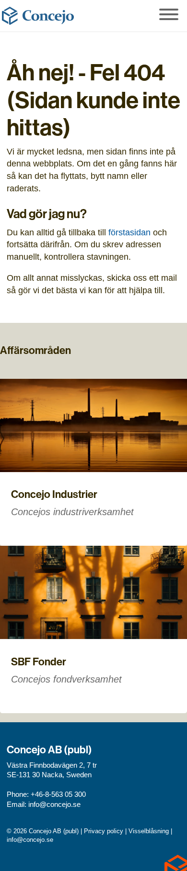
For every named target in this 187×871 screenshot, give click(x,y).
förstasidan (129, 232)
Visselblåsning (149, 831)
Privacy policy (103, 831)
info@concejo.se (54, 804)
